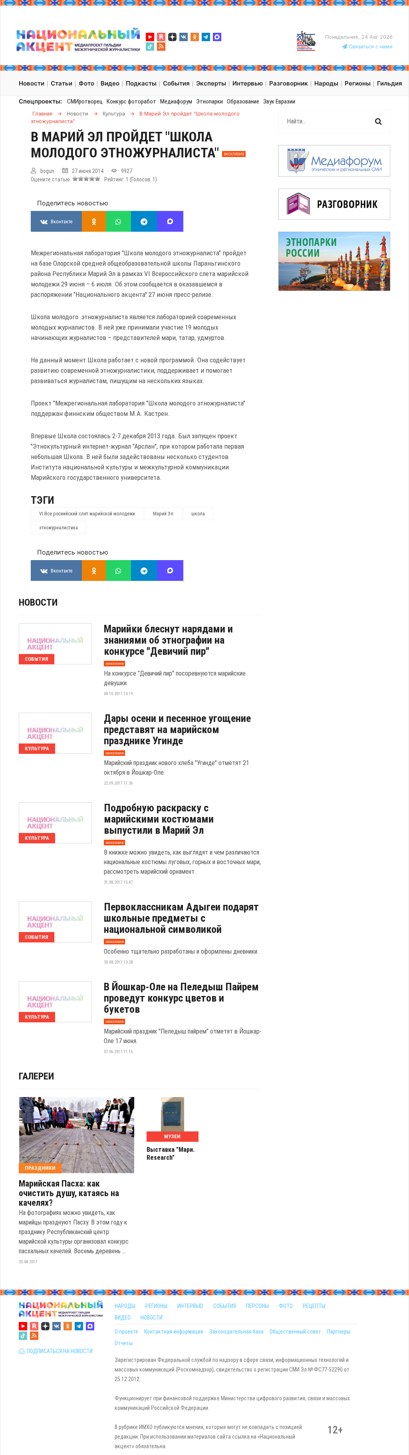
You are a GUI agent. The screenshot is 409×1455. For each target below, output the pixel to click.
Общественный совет (295, 1331)
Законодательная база (236, 1331)
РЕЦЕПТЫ (314, 1306)
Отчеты (124, 1343)
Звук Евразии (279, 101)
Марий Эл (163, 514)
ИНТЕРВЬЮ (190, 1306)
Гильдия (389, 83)
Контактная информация (173, 1331)
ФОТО (286, 1306)
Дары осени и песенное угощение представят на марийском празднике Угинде (177, 729)
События (36, 659)
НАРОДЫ (125, 1306)
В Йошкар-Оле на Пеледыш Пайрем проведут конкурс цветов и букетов (181, 998)
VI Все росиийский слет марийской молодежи (87, 514)
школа (198, 514)
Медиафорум (176, 101)
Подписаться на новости (58, 1351)
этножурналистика (58, 528)
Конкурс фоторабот (131, 101)
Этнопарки (209, 101)
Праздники (40, 1168)
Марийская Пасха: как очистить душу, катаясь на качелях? (69, 1193)
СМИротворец (85, 101)
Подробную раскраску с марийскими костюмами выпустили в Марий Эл (159, 819)
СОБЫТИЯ (224, 1306)
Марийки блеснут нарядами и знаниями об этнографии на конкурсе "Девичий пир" (168, 640)
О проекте (126, 1331)
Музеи (172, 1136)
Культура (37, 748)
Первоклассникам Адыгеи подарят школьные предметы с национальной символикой (181, 918)
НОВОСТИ (152, 1317)
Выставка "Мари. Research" (171, 1153)
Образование (243, 101)
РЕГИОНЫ (156, 1306)
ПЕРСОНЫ (257, 1306)
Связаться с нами (370, 47)
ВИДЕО (123, 1317)
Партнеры (338, 1331)
